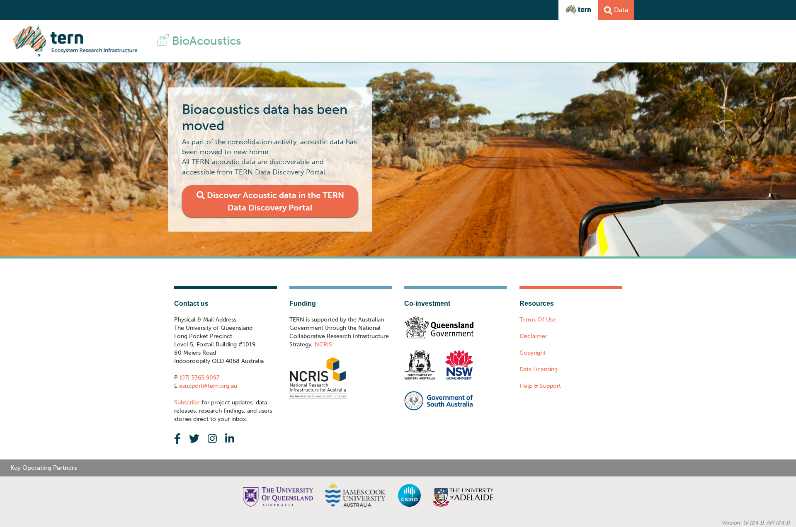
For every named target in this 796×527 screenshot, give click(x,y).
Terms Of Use (537, 319)
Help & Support (540, 385)
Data (620, 10)
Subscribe (187, 402)
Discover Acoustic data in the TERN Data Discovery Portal (274, 201)
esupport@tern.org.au (207, 385)
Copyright (532, 352)
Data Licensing (538, 369)
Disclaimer (533, 336)
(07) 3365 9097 (198, 377)
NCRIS (323, 344)
